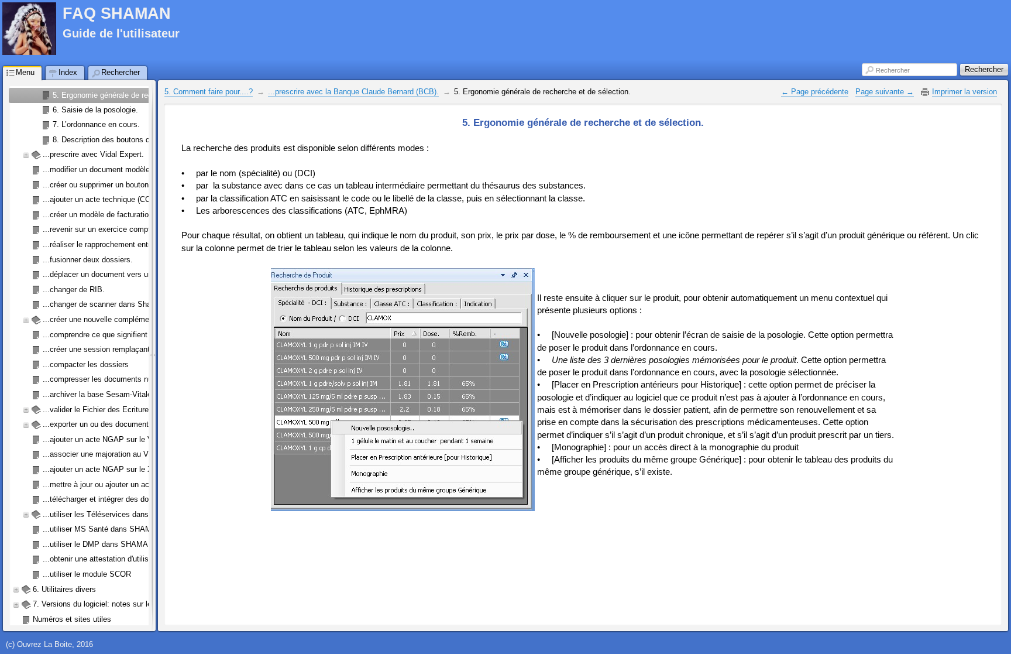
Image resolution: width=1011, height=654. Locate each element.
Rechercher (893, 70)
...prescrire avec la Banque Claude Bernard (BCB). (353, 91)
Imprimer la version (964, 91)
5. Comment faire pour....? (208, 91)
